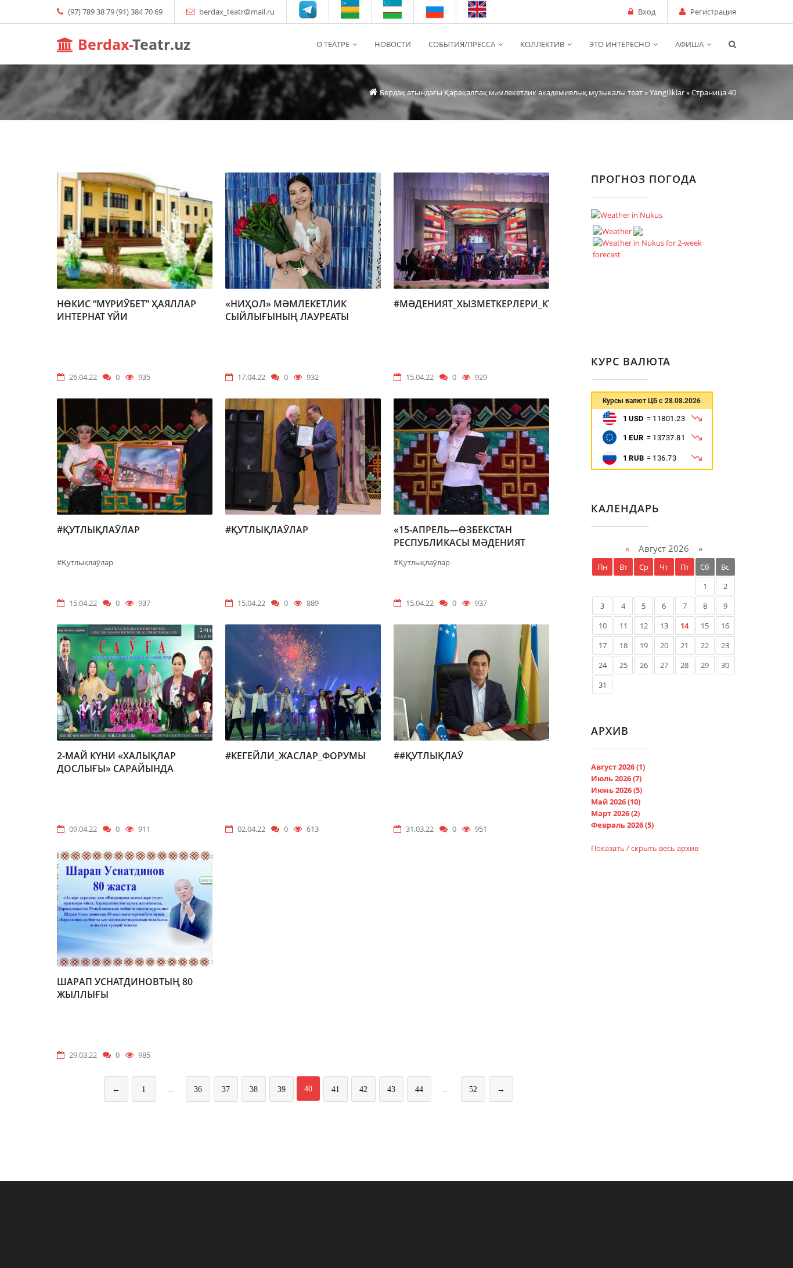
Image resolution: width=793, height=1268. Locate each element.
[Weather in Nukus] (626, 215)
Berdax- (132, 44)
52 (473, 1089)
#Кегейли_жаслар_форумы (295, 755)
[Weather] (618, 228)
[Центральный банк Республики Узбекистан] (652, 467)
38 (254, 1089)
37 (226, 1089)
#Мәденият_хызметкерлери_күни (481, 303)
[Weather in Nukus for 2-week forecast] (658, 245)
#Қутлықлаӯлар (98, 529)
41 (335, 1089)
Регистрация (713, 11)
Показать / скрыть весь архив (644, 848)
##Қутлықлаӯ (428, 755)
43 (391, 1089)
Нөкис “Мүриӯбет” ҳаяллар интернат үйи (126, 310)
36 (198, 1089)
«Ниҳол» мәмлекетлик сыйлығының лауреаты (287, 310)
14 (684, 625)
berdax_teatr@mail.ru (237, 11)
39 (281, 1089)
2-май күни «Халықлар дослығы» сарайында (116, 762)
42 (363, 1089)
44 (419, 1089)
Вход (646, 11)
